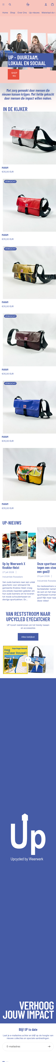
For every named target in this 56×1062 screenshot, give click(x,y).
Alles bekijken (28, 637)
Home (5, 12)
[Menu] (3, 4)
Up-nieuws (34, 12)
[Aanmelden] (49, 1046)
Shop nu (14, 74)
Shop (12, 12)
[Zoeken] (10, 4)
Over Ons (22, 12)
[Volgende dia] (50, 564)
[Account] (46, 4)
